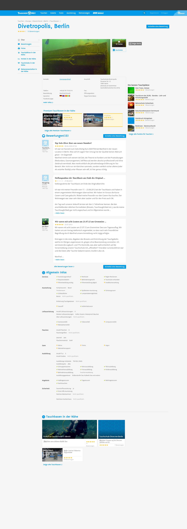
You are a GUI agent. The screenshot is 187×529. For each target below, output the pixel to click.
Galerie (53, 13)
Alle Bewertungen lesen (63, 267)
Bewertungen (26, 44)
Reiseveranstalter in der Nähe (29, 70)
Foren (61, 13)
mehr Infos (47, 102)
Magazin (98, 13)
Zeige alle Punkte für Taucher (140, 134)
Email (69, 79)
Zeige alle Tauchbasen (52, 465)
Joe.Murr (45, 226)
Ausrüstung (71, 13)
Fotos (23, 48)
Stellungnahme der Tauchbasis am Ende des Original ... (80, 178)
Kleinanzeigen (84, 13)
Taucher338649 (47, 148)
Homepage (63, 79)
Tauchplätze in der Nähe (28, 54)
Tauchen (43, 13)
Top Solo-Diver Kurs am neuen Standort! (73, 143)
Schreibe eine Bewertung (158, 26)
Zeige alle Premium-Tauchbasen (57, 131)
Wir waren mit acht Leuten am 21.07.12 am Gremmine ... (80, 221)
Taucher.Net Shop (180, 13)
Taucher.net (27, 13)
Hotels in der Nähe (28, 59)
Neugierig (45, 183)
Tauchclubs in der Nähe (28, 64)
